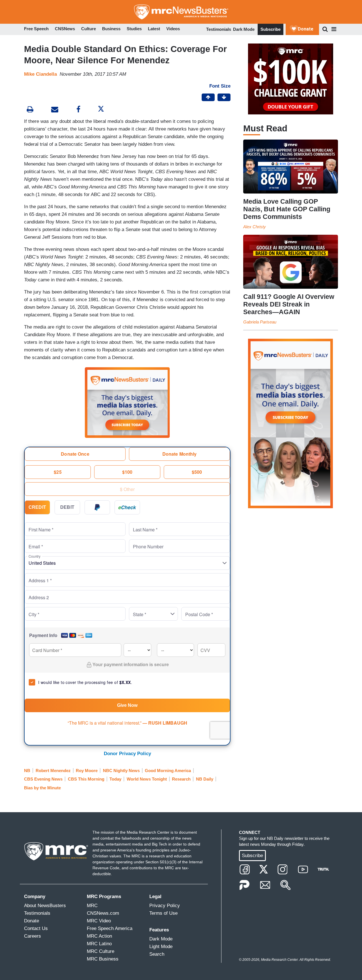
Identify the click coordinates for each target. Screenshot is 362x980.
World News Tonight (147, 779)
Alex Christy (254, 226)
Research (181, 779)
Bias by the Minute (42, 787)
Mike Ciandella (40, 74)
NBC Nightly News (121, 770)
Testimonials (218, 29)
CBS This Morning (86, 779)
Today (115, 779)
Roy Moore (87, 770)
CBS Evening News (43, 779)
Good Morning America (168, 770)
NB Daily (204, 779)
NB (27, 770)
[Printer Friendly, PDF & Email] (54, 110)
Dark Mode (244, 29)
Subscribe (270, 29)
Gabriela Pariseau (259, 322)
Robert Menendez (53, 770)
